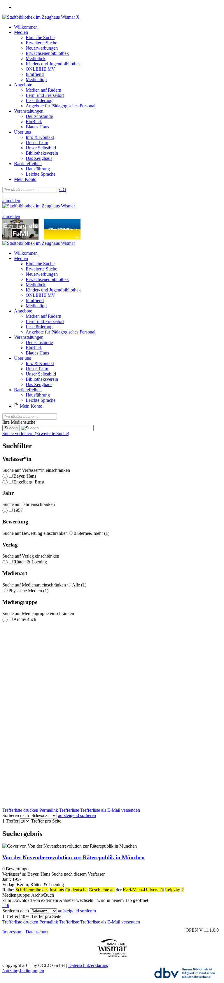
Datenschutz (37, 931)
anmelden (11, 200)
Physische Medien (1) (28, 590)
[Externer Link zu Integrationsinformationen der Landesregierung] (62, 237)
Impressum (12, 931)
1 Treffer (10, 820)
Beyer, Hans (24, 476)
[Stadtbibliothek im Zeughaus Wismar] (38, 17)
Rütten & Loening (30, 561)
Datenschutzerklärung (88, 965)
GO (62, 189)
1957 (18, 510)
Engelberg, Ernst (28, 481)
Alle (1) (79, 584)
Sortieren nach (15, 815)
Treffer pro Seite (46, 820)
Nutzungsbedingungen (23, 970)
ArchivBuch (24, 619)
